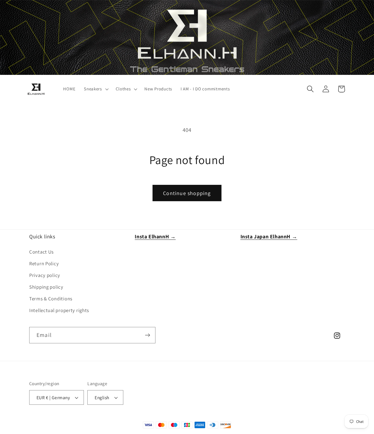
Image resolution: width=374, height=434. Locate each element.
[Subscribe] (147, 335)
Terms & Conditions (50, 298)
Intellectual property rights (59, 310)
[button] (96, 89)
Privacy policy (44, 275)
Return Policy (44, 263)
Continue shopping (187, 193)
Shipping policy (46, 287)
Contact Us (41, 252)
